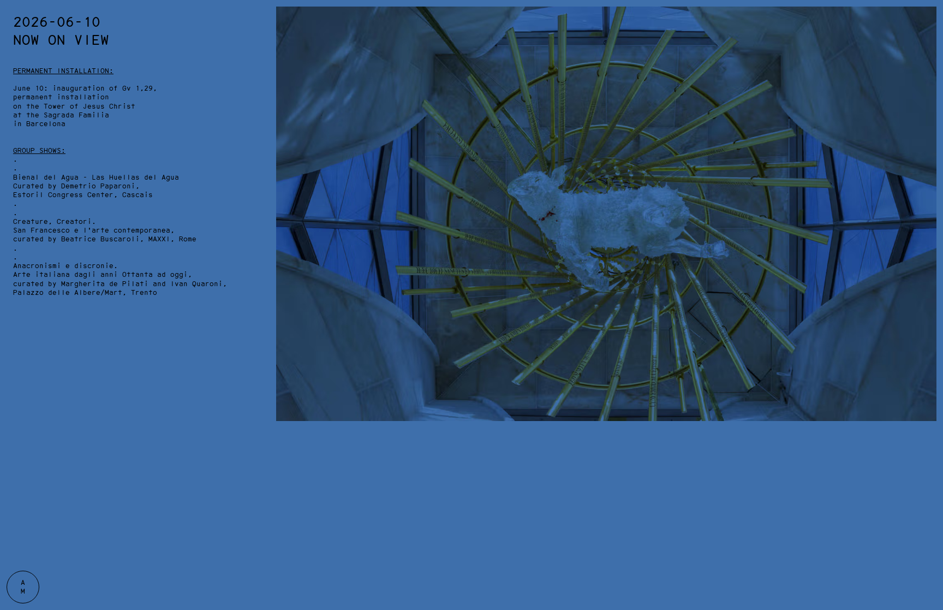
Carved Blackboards (757, 21)
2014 (927, 133)
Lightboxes (506, 31)
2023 (927, 41)
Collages (618, 11)
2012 (927, 154)
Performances (744, 41)
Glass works (508, 52)
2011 (927, 164)
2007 (927, 205)
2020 (927, 72)
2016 (927, 113)
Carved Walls (510, 41)
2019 (927, 82)
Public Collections (406, 21)
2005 (927, 226)
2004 (927, 236)
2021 (927, 62)
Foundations (391, 31)
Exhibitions (265, 11)
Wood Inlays (508, 21)
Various (616, 52)
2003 (927, 246)
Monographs (184, 21)
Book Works (622, 31)
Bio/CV (137, 11)
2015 (927, 123)
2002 (927, 256)
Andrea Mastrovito (44, 11)
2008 (927, 195)
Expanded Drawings (521, 11)
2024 (927, 31)
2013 (927, 144)
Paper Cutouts (746, 31)
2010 (927, 174)
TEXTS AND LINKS (195, 11)
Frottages (620, 21)
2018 (927, 92)
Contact (139, 21)
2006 (927, 215)
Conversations (746, 11)
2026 (927, 11)
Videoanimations (751, 52)
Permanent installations (417, 11)
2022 (927, 52)
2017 (927, 103)
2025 (927, 21)
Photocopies (625, 41)
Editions (501, 62)
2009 (927, 185)
